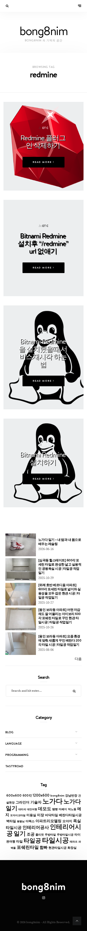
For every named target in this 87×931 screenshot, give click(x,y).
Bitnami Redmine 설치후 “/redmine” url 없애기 (43, 243)
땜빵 (55, 809)
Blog (9, 732)
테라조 (73, 841)
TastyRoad (14, 766)
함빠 (44, 847)
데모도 (44, 809)
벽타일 (11, 821)
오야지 (67, 821)
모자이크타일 (18, 815)
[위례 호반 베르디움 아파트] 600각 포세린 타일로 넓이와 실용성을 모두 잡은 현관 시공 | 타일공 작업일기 (59, 591)
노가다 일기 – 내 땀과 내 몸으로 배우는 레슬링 (59, 541)
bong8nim (57, 795)
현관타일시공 (57, 848)
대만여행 (32, 809)
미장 (40, 814)
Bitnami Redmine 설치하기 (43, 458)
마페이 (63, 809)
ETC (45, 128)
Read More (43, 162)
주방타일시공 (65, 835)
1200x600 (41, 795)
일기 (20, 833)
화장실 (72, 848)
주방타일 (50, 835)
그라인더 (22, 802)
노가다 (52, 801)
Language (13, 743)
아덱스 (30, 821)
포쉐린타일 (28, 847)
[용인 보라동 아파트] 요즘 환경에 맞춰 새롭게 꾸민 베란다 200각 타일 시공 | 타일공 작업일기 (59, 640)
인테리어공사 (36, 827)
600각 (27, 795)
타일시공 (55, 840)
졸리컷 (39, 835)
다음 (78, 659)
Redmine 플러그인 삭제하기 (42, 141)
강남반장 (71, 795)
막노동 (72, 809)
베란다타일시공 (70, 815)
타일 (19, 841)
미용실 (31, 815)
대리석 (22, 809)
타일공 (32, 840)
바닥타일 (51, 815)
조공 (31, 834)
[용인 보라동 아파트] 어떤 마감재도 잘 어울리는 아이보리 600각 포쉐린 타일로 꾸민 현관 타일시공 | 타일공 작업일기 (59, 615)
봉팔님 (21, 821)
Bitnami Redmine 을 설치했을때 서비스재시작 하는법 (43, 353)
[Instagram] (43, 898)
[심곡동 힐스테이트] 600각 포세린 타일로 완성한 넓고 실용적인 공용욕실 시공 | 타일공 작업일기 (59, 566)
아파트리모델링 (48, 820)
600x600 (14, 795)
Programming (17, 755)
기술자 (36, 802)
